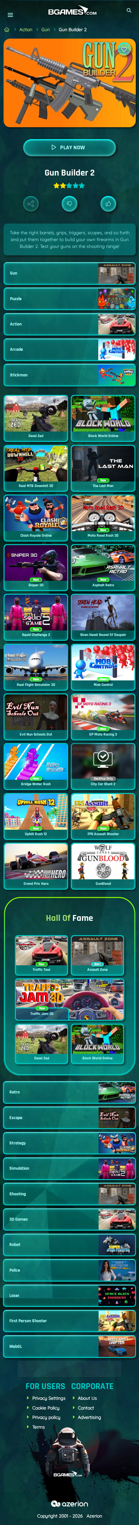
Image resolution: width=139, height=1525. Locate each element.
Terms (38, 1427)
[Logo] (69, 10)
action (25, 29)
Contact (86, 1408)
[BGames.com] (7, 29)
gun (45, 29)
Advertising (89, 1417)
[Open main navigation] (10, 15)
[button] (129, 10)
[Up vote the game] (108, 204)
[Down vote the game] (69, 204)
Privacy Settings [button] (49, 1398)
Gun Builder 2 (73, 29)
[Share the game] (30, 204)
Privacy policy (46, 1417)
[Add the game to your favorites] (124, 49)
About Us (87, 1398)
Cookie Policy (45, 1408)
